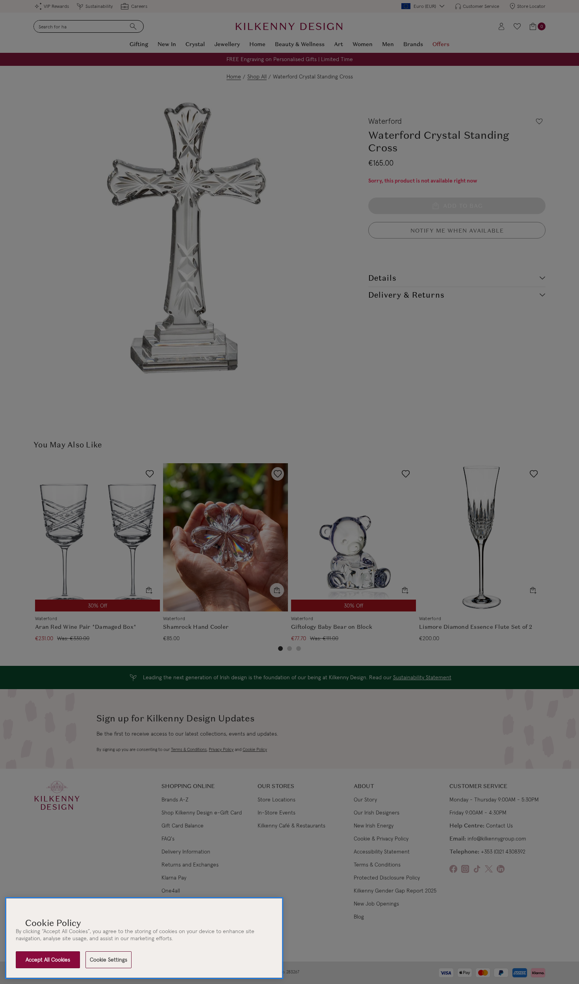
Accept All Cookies (48, 959)
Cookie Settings (108, 959)
